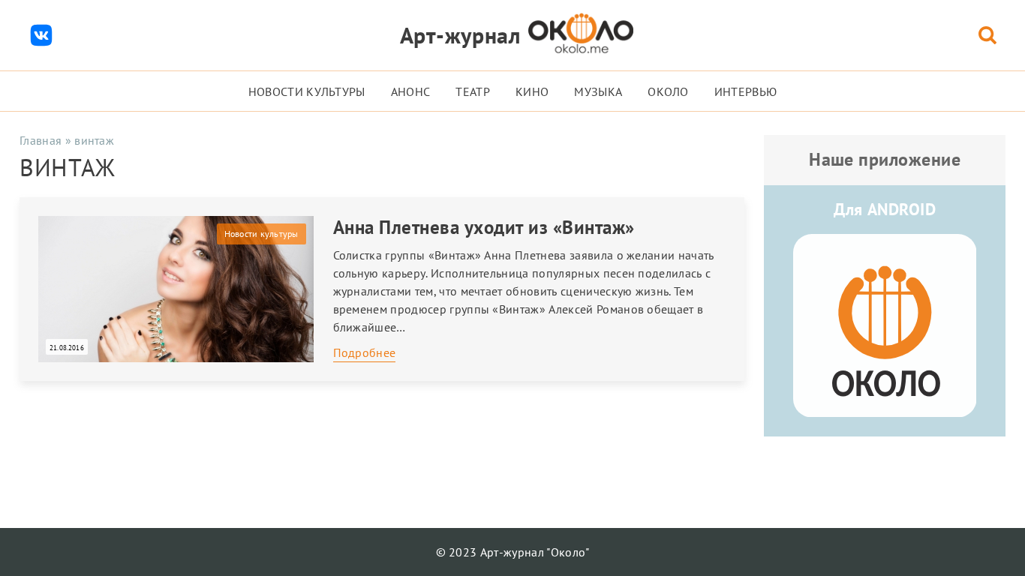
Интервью (745, 91)
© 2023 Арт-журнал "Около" (513, 552)
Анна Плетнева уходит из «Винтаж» (484, 227)
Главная (41, 140)
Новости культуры (306, 91)
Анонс (411, 91)
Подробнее (364, 352)
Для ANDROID (885, 209)
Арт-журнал (460, 35)
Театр (472, 91)
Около (668, 91)
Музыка (598, 91)
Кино (532, 91)
